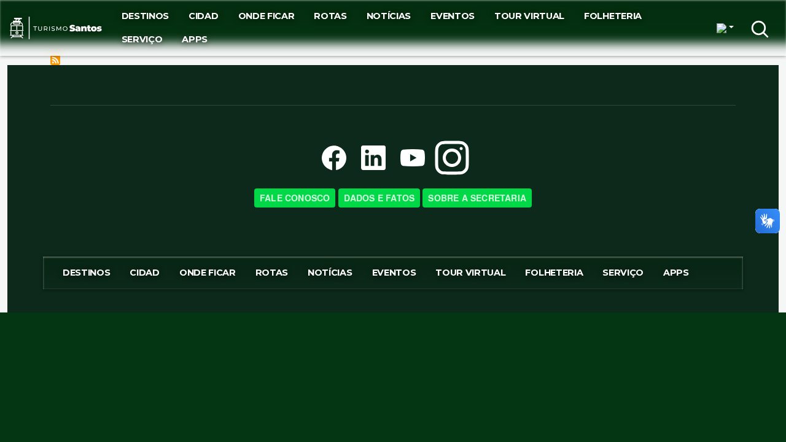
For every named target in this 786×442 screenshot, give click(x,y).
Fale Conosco (295, 198)
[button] (725, 28)
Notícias (389, 15)
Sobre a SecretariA (477, 198)
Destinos (145, 15)
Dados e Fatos (379, 198)
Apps (195, 39)
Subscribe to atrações (55, 60)
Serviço (142, 39)
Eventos (452, 15)
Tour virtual (529, 15)
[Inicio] (56, 28)
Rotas (330, 15)
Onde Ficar (266, 15)
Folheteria (613, 15)
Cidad (203, 15)
